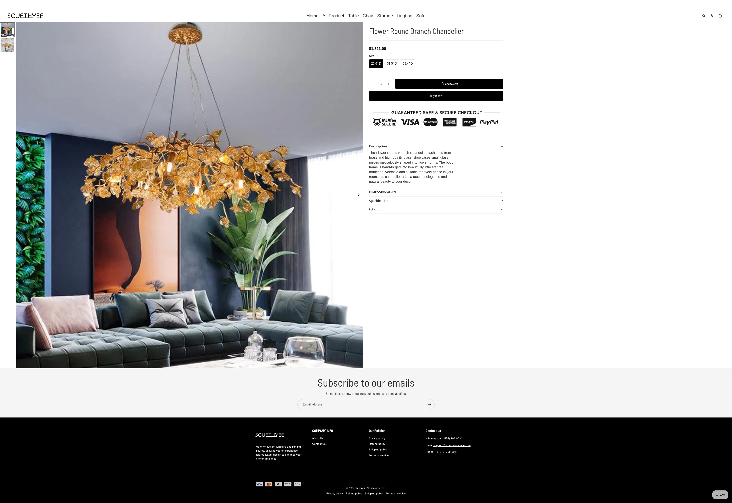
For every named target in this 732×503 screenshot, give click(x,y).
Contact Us (319, 443)
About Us (317, 438)
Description (378, 146)
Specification (378, 200)
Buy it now (436, 96)
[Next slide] (360, 195)
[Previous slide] (19, 195)
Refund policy (377, 443)
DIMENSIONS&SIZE (383, 192)
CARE (373, 209)
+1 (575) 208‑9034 (451, 438)
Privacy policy (377, 438)
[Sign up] (429, 404)
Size (371, 55)
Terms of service (379, 455)
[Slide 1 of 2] (7, 30)
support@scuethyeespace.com (452, 445)
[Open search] (704, 16)
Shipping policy (378, 449)
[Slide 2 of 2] (7, 45)
